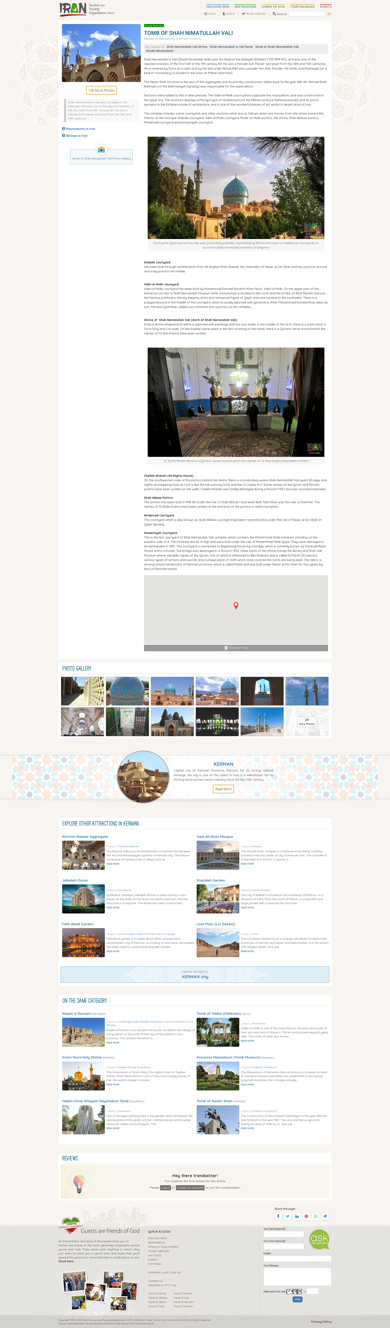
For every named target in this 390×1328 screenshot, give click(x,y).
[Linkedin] (297, 1216)
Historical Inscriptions (176, 1021)
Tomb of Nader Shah (214, 1101)
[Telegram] (325, 1216)
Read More (223, 789)
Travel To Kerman (183, 1302)
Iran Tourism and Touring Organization (104, 1319)
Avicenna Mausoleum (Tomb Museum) (229, 1057)
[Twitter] (287, 1216)
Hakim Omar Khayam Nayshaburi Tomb (95, 1101)
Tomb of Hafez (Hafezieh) (219, 1013)
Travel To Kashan (183, 1306)
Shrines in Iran (77, 136)
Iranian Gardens (261, 890)
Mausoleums (124, 890)
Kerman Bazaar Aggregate (85, 836)
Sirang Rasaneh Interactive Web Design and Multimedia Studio (119, 1323)
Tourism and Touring (164, 1319)
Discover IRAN (157, 1238)
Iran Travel (146, 1319)
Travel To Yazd (156, 1306)
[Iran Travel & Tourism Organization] (86, 10)
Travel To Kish (181, 1297)
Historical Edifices (145, 933)
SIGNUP (230, 13)
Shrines (132, 1067)
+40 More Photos (101, 90)
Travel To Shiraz (157, 1293)
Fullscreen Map (238, 647)
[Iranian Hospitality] (99, 1231)
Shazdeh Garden (211, 880)
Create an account (190, 1187)
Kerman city (167, 38)
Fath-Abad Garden (78, 924)
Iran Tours (154, 1255)
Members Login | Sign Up (164, 1272)
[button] (235, 606)
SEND (298, 1299)
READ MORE (112, 863)
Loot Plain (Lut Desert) (216, 924)
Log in (165, 1187)
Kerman (223, 764)
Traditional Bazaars (128, 846)
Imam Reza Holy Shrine (82, 1057)
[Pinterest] (306, 1216)
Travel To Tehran (182, 1293)
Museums (257, 1067)
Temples (144, 1021)
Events (152, 1259)
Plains (255, 933)
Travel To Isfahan (157, 1297)
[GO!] (329, 14)
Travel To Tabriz (157, 1302)
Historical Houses (165, 933)
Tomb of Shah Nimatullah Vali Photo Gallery (101, 158)
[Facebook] (278, 1216)
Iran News (154, 1263)
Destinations (156, 1242)
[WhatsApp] (315, 1216)
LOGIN (212, 13)
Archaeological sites (128, 1021)
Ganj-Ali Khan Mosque (215, 836)
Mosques (256, 846)
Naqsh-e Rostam (76, 1013)
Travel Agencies (158, 1251)
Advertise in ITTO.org (162, 1285)
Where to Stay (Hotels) (163, 1246)
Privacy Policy (321, 1322)
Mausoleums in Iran (80, 129)
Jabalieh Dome (75, 880)
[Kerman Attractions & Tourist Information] (145, 777)
